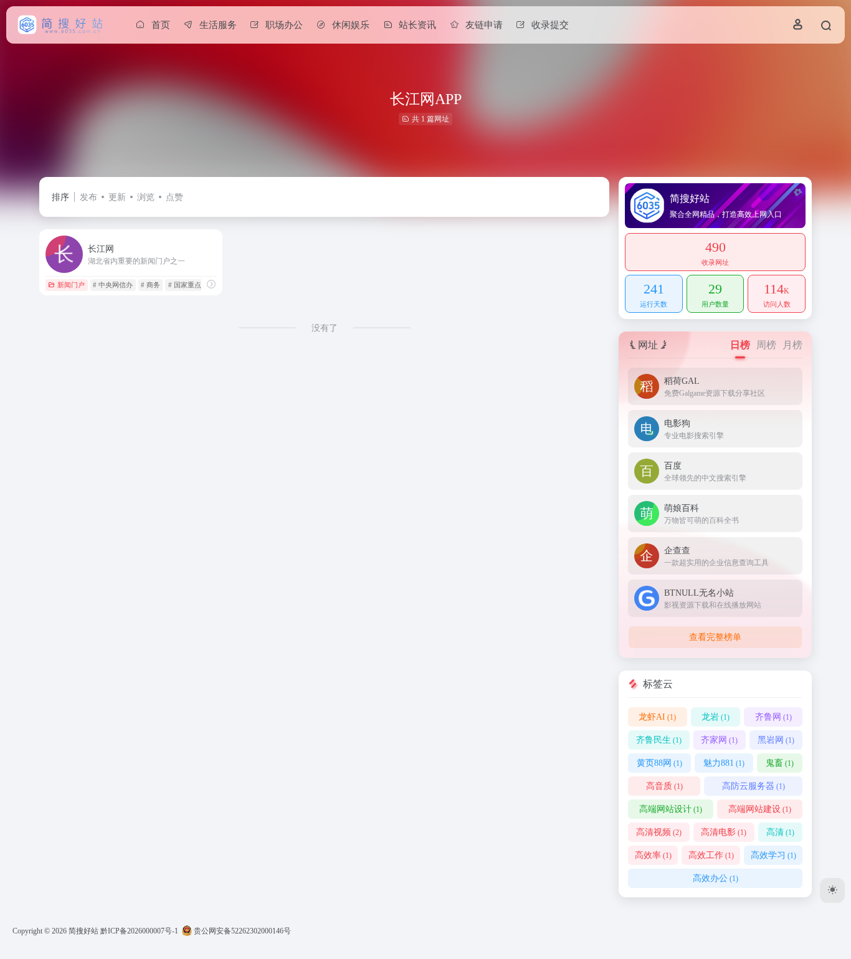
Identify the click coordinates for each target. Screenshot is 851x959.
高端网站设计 (670, 809)
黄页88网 (659, 763)
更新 (117, 197)
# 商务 (150, 285)
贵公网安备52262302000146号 (241, 931)
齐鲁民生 (659, 740)
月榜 (792, 345)
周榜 (766, 345)
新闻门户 (71, 285)
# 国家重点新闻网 (195, 285)
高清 (780, 832)
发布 (88, 197)
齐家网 (719, 740)
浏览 (146, 197)
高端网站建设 (759, 809)
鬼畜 (780, 763)
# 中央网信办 (113, 285)
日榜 (740, 345)
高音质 (664, 786)
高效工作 (711, 855)
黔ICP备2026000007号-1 (139, 931)
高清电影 (723, 832)
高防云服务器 (753, 786)
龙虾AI (657, 717)
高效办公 (715, 878)
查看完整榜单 (715, 637)
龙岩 (715, 717)
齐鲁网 (773, 717)
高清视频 (659, 832)
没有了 (324, 328)
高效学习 (773, 855)
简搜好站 (83, 931)
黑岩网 (776, 740)
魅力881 (723, 763)
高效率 (653, 855)
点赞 (174, 197)
